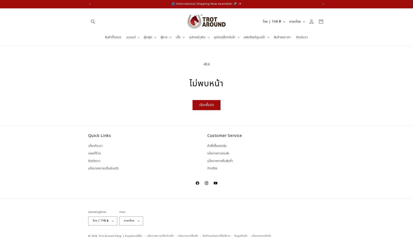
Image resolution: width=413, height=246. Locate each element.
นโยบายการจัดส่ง (261, 236)
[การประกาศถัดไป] (323, 4)
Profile (212, 168)
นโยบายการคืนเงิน (188, 236)
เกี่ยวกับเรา (95, 145)
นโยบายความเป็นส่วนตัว (103, 168)
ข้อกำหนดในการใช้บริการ (216, 236)
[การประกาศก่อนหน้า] (89, 4)
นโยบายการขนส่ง (218, 153)
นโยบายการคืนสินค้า (220, 160)
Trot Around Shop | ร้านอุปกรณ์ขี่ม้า (120, 236)
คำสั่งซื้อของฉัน (217, 145)
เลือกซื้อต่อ (206, 105)
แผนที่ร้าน (94, 153)
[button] (93, 21)
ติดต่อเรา (94, 160)
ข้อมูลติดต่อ (241, 236)
